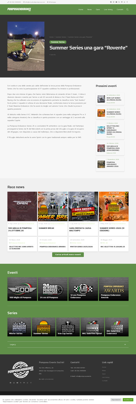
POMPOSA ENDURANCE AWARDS (53, 246)
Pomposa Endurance (27, 224)
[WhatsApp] (124, 2)
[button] (127, 9)
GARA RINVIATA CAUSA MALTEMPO (80, 229)
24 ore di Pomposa (49, 297)
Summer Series (40, 333)
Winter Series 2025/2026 (81, 246)
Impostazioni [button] (116, 400)
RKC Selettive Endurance (113, 332)
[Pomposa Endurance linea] (19, 9)
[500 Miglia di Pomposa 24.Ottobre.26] (22, 206)
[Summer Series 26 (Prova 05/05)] (101, 113)
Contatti (104, 381)
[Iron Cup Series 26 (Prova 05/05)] (101, 99)
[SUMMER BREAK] (53, 206)
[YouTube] (116, 2)
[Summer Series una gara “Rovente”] (25, 23)
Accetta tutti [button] (128, 400)
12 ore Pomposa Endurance (78, 296)
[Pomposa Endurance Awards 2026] (101, 164)
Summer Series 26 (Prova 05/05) (114, 113)
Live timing (105, 377)
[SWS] (121, 2)
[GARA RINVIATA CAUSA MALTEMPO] (83, 206)
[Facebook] (111, 2)
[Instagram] (113, 2)
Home (104, 367)
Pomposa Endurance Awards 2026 (112, 164)
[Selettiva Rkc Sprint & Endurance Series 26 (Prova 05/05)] (101, 130)
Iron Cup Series (65, 333)
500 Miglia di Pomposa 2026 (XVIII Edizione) (113, 148)
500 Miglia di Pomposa (20, 297)
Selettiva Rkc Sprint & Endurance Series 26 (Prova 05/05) (114, 130)
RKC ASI (105, 243)
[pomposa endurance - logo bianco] (20, 370)
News (104, 370)
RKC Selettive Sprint (92, 333)
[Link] (111, 102)
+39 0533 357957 (79, 368)
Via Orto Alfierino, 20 (46, 368)
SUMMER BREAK (46, 228)
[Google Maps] (127, 2)
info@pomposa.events (83, 376)
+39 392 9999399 (80, 371)
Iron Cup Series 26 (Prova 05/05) (114, 99)
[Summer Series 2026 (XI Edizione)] (114, 206)
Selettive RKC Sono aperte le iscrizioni (21, 247)
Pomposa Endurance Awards (110, 296)
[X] (119, 2)
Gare (104, 374)
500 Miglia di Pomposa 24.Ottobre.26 (20, 229)
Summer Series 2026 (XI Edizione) (112, 229)
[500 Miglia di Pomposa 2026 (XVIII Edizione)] (101, 148)
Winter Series (76, 243)
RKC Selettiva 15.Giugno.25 (113, 246)
